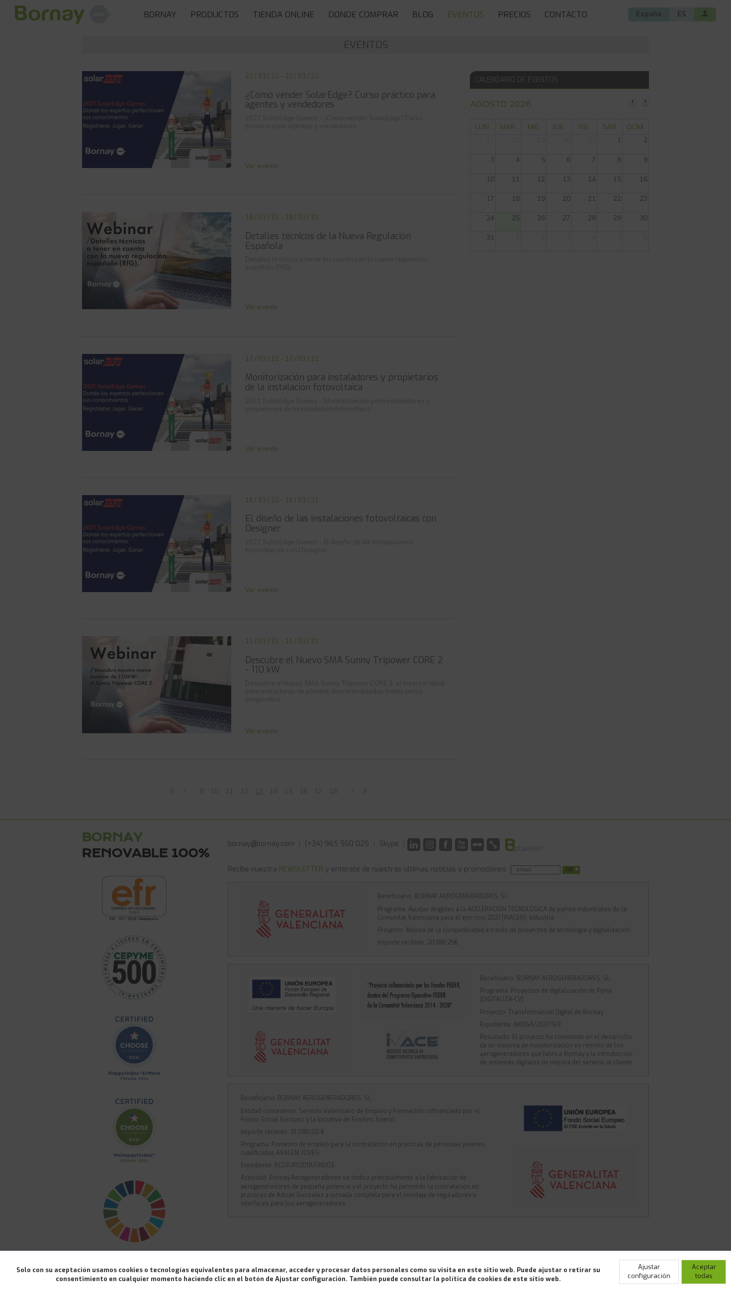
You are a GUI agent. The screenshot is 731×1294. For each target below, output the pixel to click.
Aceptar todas (704, 1272)
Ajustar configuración (649, 1272)
